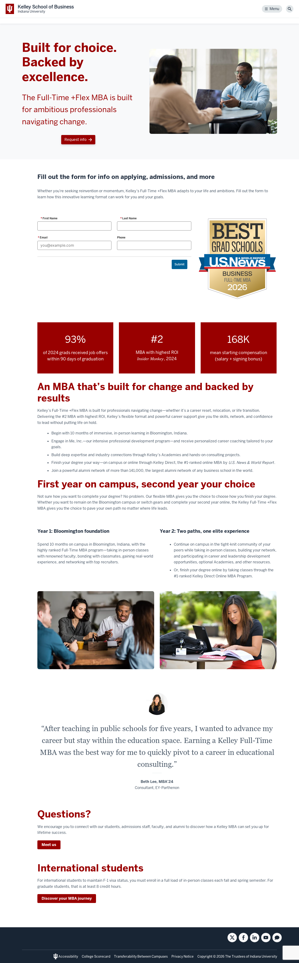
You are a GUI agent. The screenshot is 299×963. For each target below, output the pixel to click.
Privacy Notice (182, 956)
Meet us (49, 844)
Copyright (204, 956)
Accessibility (68, 956)
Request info (75, 139)
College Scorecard (96, 956)
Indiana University (263, 956)
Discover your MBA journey (67, 898)
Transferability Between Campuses (141, 956)
